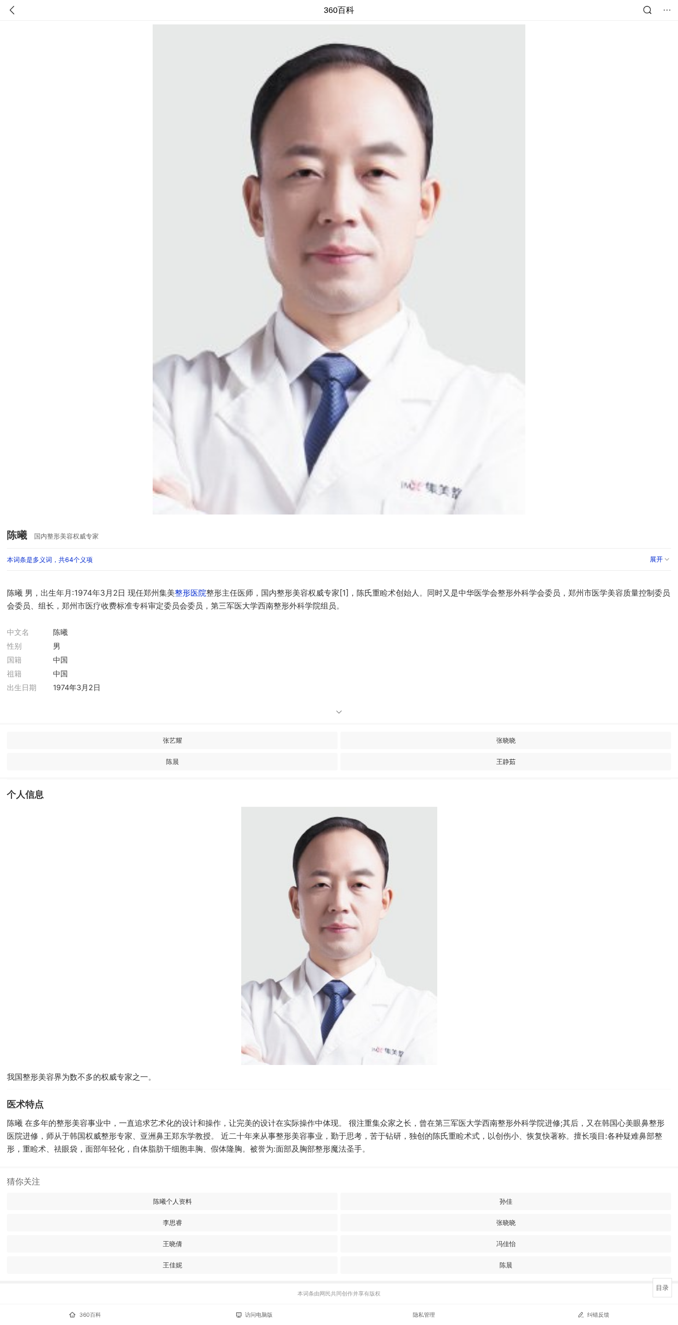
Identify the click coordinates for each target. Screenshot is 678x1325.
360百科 (339, 10)
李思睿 (172, 1222)
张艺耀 (172, 740)
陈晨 (172, 761)
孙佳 (506, 1201)
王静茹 (506, 761)
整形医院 (190, 592)
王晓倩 (172, 1244)
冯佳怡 (506, 1244)
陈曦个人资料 (172, 1201)
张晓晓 (506, 740)
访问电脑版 (259, 1314)
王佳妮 (172, 1265)
